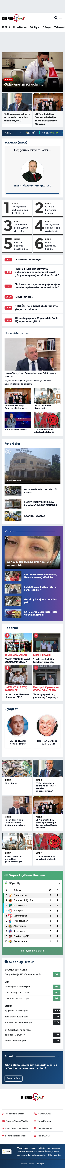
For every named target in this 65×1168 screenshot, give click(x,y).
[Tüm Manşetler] (59, 333)
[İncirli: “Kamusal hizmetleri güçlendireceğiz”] (17, 841)
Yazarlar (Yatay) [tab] (16, 142)
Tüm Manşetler (44, 1128)
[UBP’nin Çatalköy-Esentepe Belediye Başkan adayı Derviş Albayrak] (48, 805)
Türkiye (34, 27)
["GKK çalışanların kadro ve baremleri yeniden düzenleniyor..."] (48, 768)
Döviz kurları (11, 783)
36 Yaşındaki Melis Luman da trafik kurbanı (21, 228)
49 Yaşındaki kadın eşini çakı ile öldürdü (20, 210)
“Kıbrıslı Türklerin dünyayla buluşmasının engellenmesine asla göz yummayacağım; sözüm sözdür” (37, 272)
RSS (8, 1151)
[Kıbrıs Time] (13, 18)
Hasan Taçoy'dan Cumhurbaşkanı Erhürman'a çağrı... (15, 822)
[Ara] (56, 18)
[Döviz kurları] (17, 768)
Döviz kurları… (24, 297)
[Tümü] (59, 628)
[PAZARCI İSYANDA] (13, 516)
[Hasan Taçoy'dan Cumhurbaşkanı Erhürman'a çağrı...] (17, 805)
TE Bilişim (40, 1164)
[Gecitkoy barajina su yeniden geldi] (13, 601)
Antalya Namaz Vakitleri (17, 1121)
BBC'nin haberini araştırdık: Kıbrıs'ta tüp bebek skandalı (21, 246)
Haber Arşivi (44, 1136)
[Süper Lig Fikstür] (59, 962)
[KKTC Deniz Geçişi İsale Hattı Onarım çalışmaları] (13, 613)
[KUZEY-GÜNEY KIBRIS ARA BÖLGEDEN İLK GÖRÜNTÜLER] (13, 503)
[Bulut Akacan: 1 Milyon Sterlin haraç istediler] (13, 588)
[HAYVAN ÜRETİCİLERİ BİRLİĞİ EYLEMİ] (13, 491)
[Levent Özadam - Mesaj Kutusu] (32, 171)
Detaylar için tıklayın (32, 951)
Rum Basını (19, 27)
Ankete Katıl (14, 1078)
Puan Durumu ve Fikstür (16, 1128)
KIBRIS (6, 27)
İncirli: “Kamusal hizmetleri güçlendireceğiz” (14, 859)
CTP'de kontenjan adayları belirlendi (51, 210)
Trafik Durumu (44, 1121)
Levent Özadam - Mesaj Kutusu (32, 186)
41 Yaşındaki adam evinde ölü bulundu (52, 227)
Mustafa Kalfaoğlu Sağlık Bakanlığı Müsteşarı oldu (50, 246)
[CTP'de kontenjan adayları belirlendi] (48, 841)
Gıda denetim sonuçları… (30, 259)
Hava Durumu (44, 1114)
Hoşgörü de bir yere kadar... (32, 150)
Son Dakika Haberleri (15, 1136)
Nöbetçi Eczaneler (15, 1114)
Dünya (47, 27)
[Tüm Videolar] (59, 531)
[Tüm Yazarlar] (59, 142)
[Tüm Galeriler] (59, 443)
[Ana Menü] (60, 18)
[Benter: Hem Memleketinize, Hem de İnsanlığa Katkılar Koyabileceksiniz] (13, 576)
